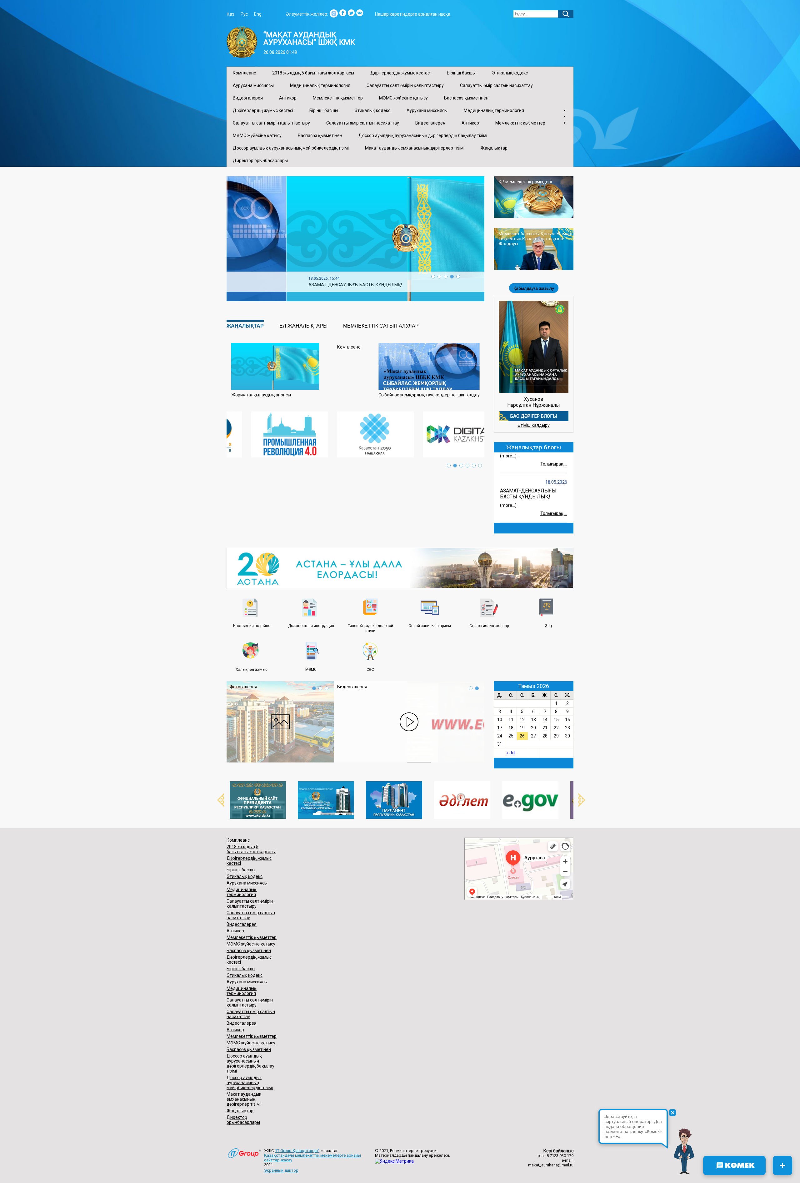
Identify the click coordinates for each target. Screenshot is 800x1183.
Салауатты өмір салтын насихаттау (496, 85)
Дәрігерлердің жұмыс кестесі (400, 72)
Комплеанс (244, 72)
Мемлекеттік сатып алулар (381, 326)
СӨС (370, 669)
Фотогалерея (243, 686)
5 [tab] (458, 276)
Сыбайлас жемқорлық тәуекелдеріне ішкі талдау (429, 394)
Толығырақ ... (553, 452)
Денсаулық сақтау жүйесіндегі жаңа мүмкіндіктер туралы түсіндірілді (320, 284)
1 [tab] (433, 276)
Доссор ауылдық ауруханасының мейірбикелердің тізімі (291, 147)
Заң (548, 626)
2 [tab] (439, 276)
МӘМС (311, 669)
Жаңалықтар (494, 147)
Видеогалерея (248, 97)
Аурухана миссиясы (253, 85)
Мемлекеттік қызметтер (338, 97)
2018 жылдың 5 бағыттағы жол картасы (313, 72)
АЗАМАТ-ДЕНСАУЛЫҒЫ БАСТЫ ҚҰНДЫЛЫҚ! (528, 482)
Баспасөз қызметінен (466, 97)
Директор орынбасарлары (260, 160)
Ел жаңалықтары (303, 326)
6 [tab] (480, 465)
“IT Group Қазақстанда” (297, 1150)
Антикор (288, 97)
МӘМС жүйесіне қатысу (403, 97)
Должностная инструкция (311, 626)
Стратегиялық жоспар (489, 626)
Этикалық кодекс (510, 72)
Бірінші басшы (461, 72)
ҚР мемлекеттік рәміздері (525, 181)
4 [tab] (452, 276)
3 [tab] (446, 276)
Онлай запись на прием (429, 626)
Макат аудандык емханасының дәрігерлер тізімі (414, 147)
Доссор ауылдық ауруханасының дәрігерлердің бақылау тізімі (422, 135)
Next (578, 800)
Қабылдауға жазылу (533, 288)
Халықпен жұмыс (252, 669)
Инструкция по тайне (251, 626)
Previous (217, 800)
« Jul (510, 752)
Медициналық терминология (320, 85)
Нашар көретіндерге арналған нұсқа (412, 14)
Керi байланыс (558, 1150)
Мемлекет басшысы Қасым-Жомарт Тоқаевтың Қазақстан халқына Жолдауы (535, 238)
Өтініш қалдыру (534, 425)
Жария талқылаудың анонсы (261, 394)
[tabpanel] (355, 238)
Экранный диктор (281, 1170)
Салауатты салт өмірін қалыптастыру (405, 85)
